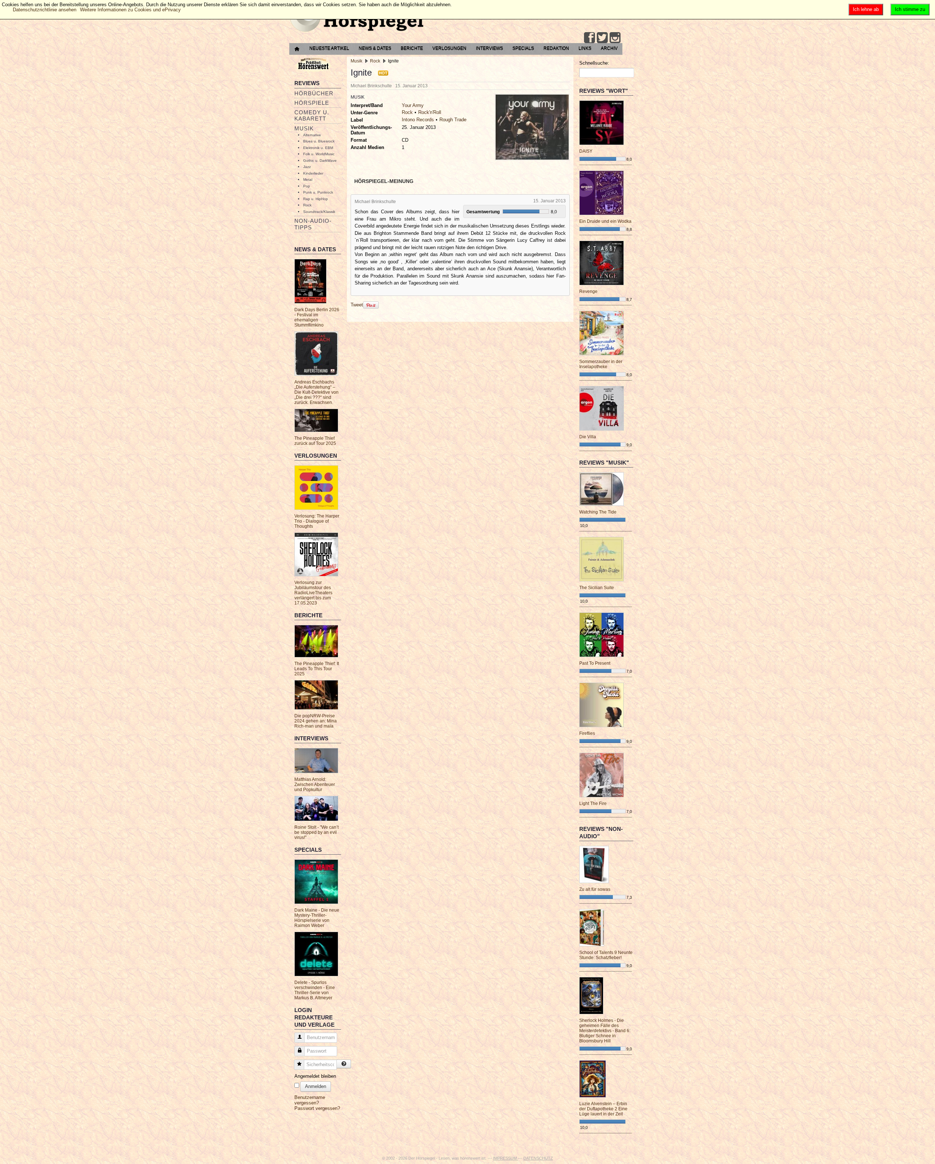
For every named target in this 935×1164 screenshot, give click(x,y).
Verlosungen (449, 48)
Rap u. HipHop (315, 199)
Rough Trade (452, 119)
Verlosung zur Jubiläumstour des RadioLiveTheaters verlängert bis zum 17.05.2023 (313, 593)
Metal (307, 180)
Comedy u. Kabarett (311, 115)
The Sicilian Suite (596, 587)
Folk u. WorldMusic (319, 154)
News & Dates (375, 48)
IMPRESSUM (505, 1158)
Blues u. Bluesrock (319, 141)
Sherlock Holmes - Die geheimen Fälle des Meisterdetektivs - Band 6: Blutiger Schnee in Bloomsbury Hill (604, 1030)
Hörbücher (313, 93)
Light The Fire (593, 803)
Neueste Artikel (329, 48)
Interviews (489, 48)
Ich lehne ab (866, 9)
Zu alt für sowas (594, 889)
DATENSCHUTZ (538, 1158)
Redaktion (556, 48)
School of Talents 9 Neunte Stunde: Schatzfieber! (606, 955)
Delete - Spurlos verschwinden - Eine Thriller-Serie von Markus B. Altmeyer (314, 990)
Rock (307, 205)
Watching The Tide (598, 512)
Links (585, 48)
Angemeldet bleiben (315, 1076)
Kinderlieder (313, 173)
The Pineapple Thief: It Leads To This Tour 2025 (316, 668)
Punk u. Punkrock (318, 192)
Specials (523, 48)
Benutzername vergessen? (309, 1100)
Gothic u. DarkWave (320, 161)
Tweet (357, 305)
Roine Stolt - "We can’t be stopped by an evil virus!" (316, 832)
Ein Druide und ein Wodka (605, 221)
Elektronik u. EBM (318, 148)
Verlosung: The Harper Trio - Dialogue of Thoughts (316, 521)
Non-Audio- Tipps (313, 224)
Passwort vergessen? (317, 1108)
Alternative (312, 135)
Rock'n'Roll (429, 112)
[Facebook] (589, 37)
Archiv (609, 48)
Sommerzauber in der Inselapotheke (600, 364)
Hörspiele (311, 103)
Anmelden (315, 1086)
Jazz (307, 167)
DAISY (585, 151)
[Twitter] (602, 37)
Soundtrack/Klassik (319, 212)
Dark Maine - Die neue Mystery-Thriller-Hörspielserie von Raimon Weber (316, 918)
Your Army (413, 105)
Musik (304, 128)
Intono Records (418, 119)
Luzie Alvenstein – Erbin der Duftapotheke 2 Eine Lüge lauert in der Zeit (603, 1109)
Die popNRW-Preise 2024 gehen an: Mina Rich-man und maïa (315, 721)
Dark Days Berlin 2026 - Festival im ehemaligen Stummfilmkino (316, 317)
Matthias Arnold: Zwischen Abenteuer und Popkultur (314, 784)
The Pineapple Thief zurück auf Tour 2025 (315, 441)
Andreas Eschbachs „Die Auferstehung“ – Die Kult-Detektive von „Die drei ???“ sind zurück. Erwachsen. (316, 392)
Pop (306, 186)
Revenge (588, 291)
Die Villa (587, 436)
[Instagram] (615, 37)
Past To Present (594, 663)
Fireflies (587, 733)
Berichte (412, 48)
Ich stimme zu (910, 9)
